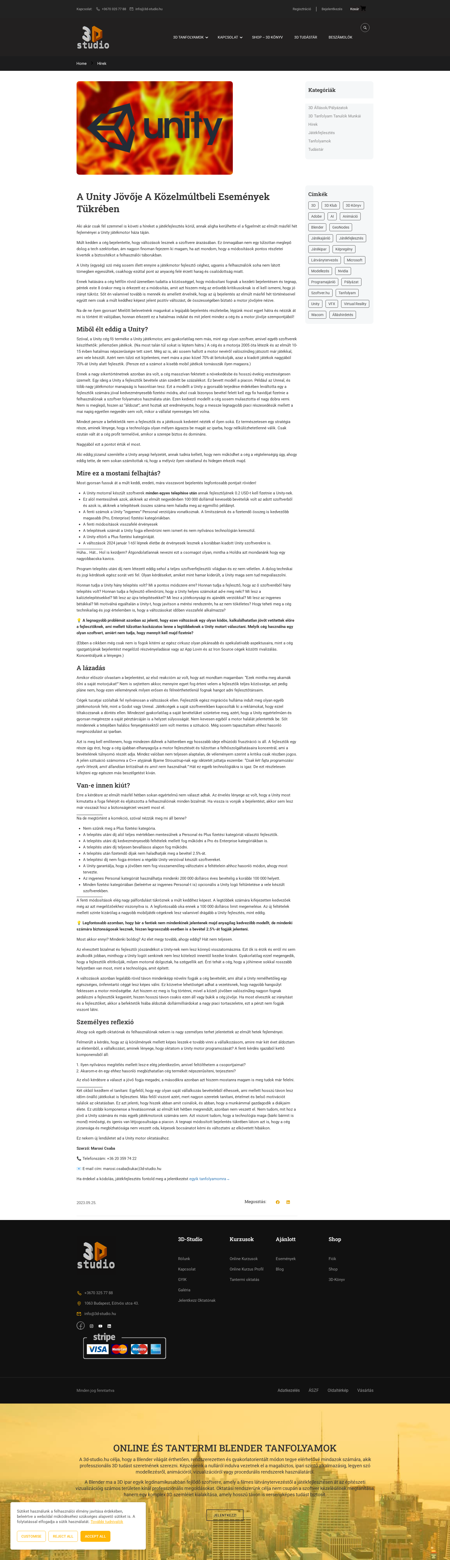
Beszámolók (340, 37)
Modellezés (320, 271)
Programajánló (323, 282)
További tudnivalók (107, 1521)
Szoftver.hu (320, 293)
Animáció (350, 216)
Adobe (316, 216)
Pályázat (351, 282)
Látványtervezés (324, 260)
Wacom (317, 315)
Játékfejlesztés (321, 132)
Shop (333, 1269)
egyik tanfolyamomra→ (209, 1179)
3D (313, 205)
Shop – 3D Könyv (267, 37)
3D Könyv (353, 205)
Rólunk (184, 1258)
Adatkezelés (289, 1390)
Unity (315, 304)
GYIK (182, 1279)
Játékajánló (320, 238)
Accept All (95, 1536)
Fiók (332, 1258)
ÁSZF (314, 1390)
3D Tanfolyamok (188, 37)
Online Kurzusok (244, 1258)
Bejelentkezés (332, 9)
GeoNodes (340, 227)
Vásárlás (365, 1390)
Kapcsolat (228, 37)
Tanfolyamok (319, 141)
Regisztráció (302, 9)
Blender (317, 227)
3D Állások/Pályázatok (328, 107)
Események (286, 1258)
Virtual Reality (355, 304)
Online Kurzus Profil (247, 1269)
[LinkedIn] (288, 1203)
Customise (31, 1536)
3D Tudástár (305, 37)
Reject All (63, 1536)
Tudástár (315, 149)
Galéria (184, 1290)
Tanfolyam (347, 293)
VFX (331, 304)
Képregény (344, 249)
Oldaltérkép (338, 1390)
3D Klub (330, 205)
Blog (280, 1269)
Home (82, 63)
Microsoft (354, 260)
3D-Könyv (337, 1279)
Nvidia (343, 271)
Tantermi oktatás (244, 1279)
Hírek (102, 63)
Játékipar (319, 249)
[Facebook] (278, 1203)
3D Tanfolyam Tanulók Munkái (334, 116)
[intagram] (91, 1327)
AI (332, 216)
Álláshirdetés (342, 315)
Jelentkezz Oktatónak (197, 1300)
